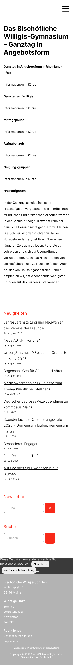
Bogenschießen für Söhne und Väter (33, 371)
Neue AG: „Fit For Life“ (22, 340)
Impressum (11, 641)
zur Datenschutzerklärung (19, 570)
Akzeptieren (40, 564)
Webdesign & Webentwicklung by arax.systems (36, 648)
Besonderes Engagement (24, 443)
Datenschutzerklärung (18, 635)
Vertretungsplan (14, 611)
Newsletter (11, 616)
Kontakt (9, 622)
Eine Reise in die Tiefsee (24, 456)
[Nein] (37, 571)
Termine (9, 606)
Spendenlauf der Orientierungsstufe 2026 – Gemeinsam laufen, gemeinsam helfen (36, 425)
